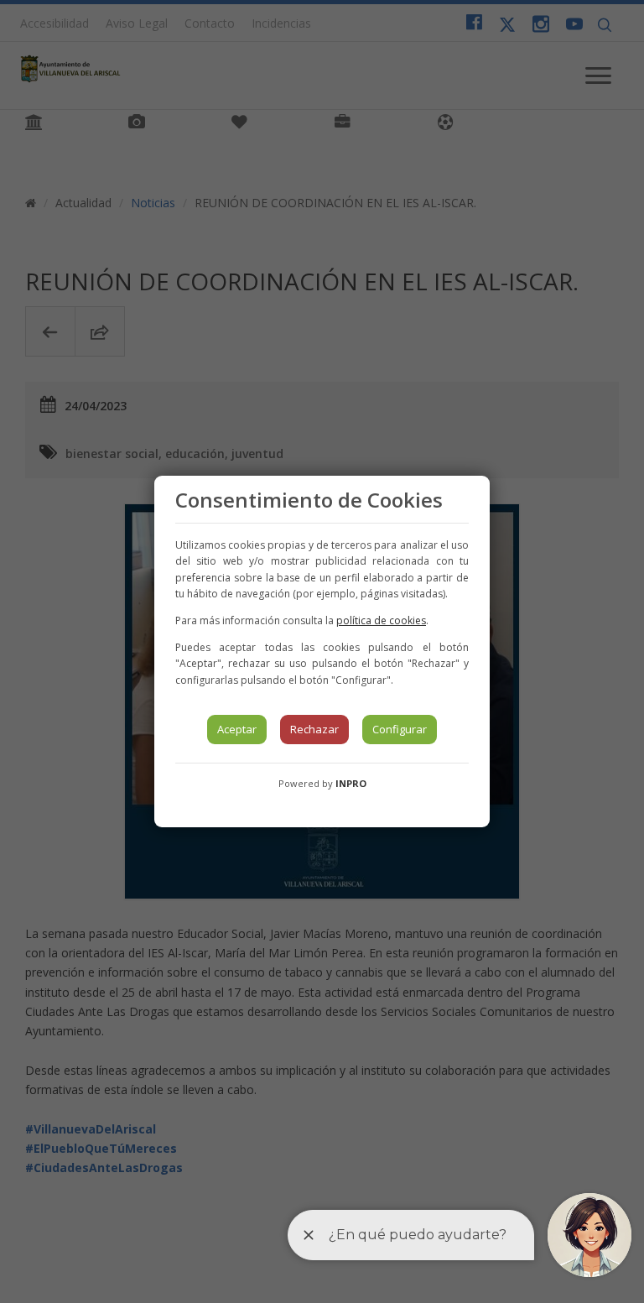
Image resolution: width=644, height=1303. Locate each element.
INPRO (350, 783)
